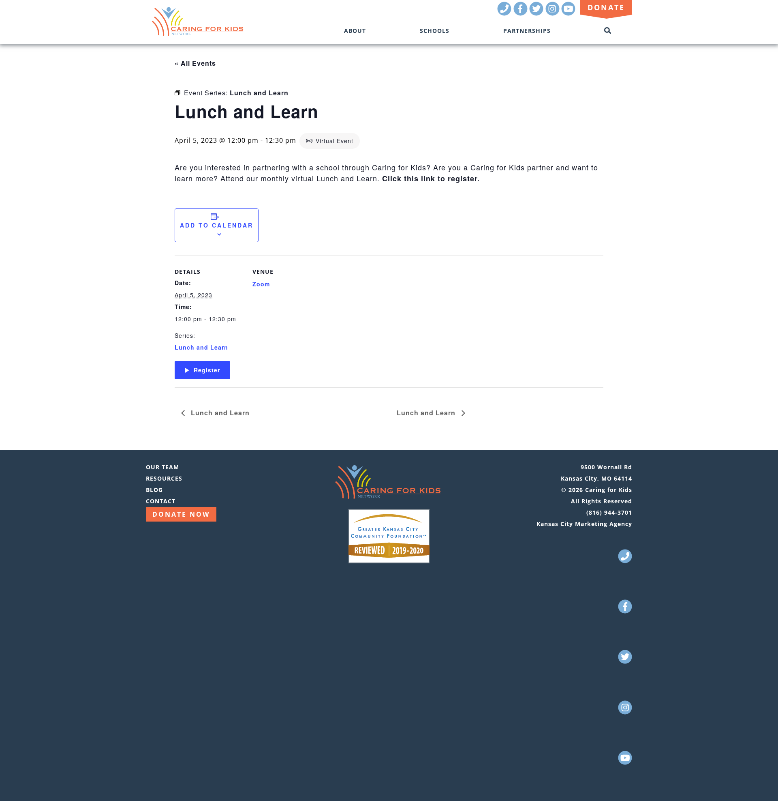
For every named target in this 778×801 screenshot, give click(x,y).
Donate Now (181, 514)
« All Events (195, 63)
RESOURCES (164, 478)
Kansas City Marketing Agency (584, 524)
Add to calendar (216, 225)
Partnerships (527, 30)
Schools (434, 30)
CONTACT (160, 501)
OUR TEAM (162, 467)
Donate (606, 7)
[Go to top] (760, 782)
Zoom (261, 284)
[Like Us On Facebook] (520, 13)
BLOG (154, 490)
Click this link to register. (431, 178)
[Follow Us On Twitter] (536, 13)
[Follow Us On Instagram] (552, 13)
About (355, 30)
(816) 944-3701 (609, 512)
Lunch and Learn (201, 347)
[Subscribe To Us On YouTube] (568, 13)
